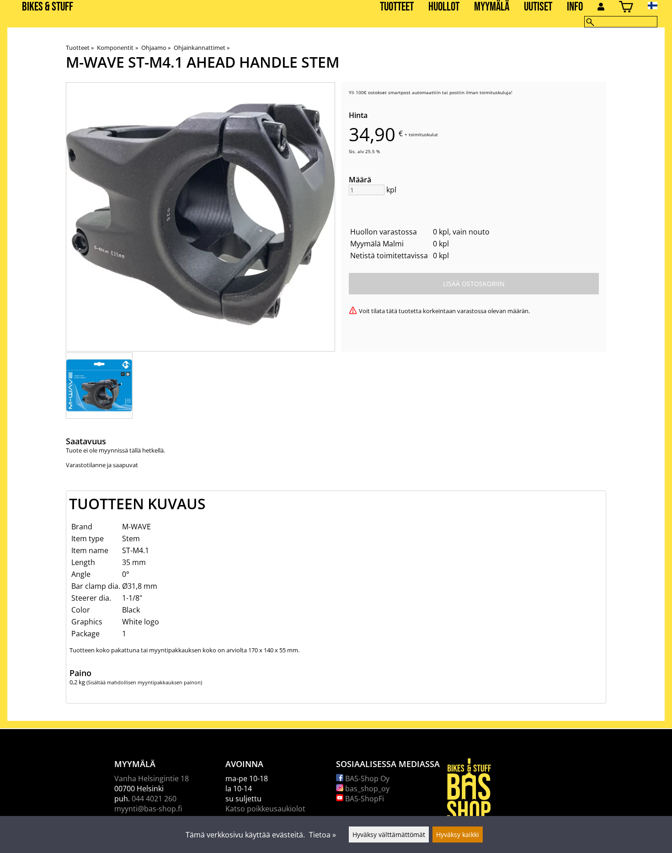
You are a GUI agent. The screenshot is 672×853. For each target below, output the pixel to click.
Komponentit (117, 47)
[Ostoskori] (626, 8)
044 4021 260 (154, 799)
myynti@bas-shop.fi (148, 809)
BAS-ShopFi (363, 799)
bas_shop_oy (366, 789)
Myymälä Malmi (377, 244)
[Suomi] (660, 5)
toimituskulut (423, 134)
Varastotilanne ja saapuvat (102, 465)
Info (575, 7)
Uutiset (538, 7)
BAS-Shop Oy (366, 778)
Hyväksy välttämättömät (388, 834)
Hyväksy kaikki (457, 834)
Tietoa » (322, 835)
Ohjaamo (156, 47)
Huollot (443, 7)
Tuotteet (397, 7)
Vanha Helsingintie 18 (151, 778)
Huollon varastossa (383, 232)
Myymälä (491, 7)
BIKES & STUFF (47, 7)
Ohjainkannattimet (201, 47)
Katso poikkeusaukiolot (265, 809)
